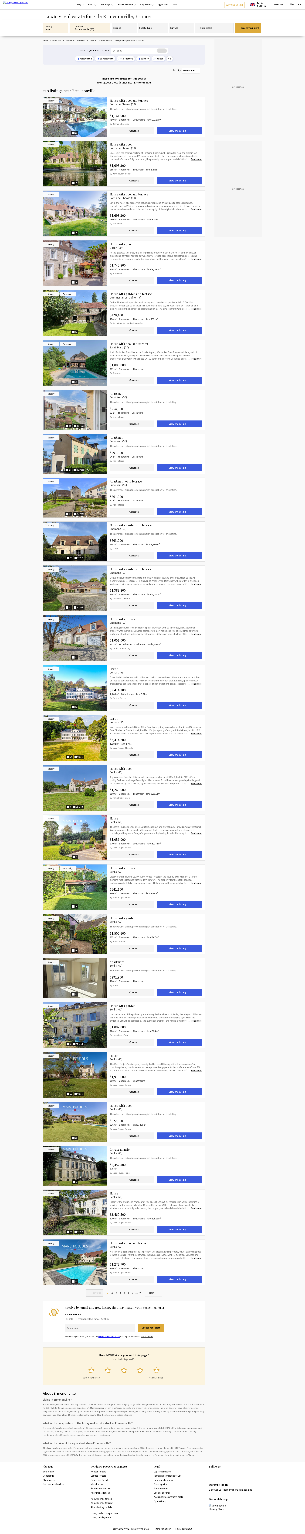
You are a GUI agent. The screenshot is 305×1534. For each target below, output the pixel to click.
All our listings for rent (102, 1503)
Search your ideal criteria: (95, 50)
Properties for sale (100, 1480)
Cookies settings (162, 1493)
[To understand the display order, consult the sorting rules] (203, 71)
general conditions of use (109, 1336)
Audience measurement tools (168, 1497)
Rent (91, 4)
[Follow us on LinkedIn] (211, 1473)
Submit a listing (234, 5)
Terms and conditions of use (168, 1476)
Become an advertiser (54, 1484)
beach (159, 58)
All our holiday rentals (101, 1507)
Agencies (163, 4)
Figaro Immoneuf (183, 1529)
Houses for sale (98, 1471)
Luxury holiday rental (101, 1517)
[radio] (91, 1372)
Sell (175, 4)
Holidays (105, 4)
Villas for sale (97, 1484)
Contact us (48, 1476)
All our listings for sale (101, 1499)
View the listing (177, 131)
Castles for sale (98, 1476)
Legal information (162, 1471)
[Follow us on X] (229, 1473)
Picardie (81, 40)
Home (45, 40)
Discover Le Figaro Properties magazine (230, 1490)
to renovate (107, 58)
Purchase (56, 40)
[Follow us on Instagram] (217, 1473)
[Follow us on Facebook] (223, 1473)
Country (48, 26)
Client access (49, 1480)
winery (145, 58)
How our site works (163, 1480)
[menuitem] (80, 4)
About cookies (161, 1488)
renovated (86, 58)
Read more (196, 159)
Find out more (147, 1336)
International (125, 4)
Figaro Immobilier (162, 1529)
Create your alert (250, 28)
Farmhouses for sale (101, 1488)
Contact (134, 131)
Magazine (145, 4)
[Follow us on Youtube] (235, 1473)
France (69, 40)
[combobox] (191, 70)
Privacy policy (160, 1484)
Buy (79, 4)
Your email (72, 1328)
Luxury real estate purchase (105, 1513)
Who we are (48, 1471)
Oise (92, 40)
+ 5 (169, 58)
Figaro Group (160, 1501)
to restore (127, 58)
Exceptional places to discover (129, 40)
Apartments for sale (100, 1493)
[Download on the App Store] (219, 1507)
